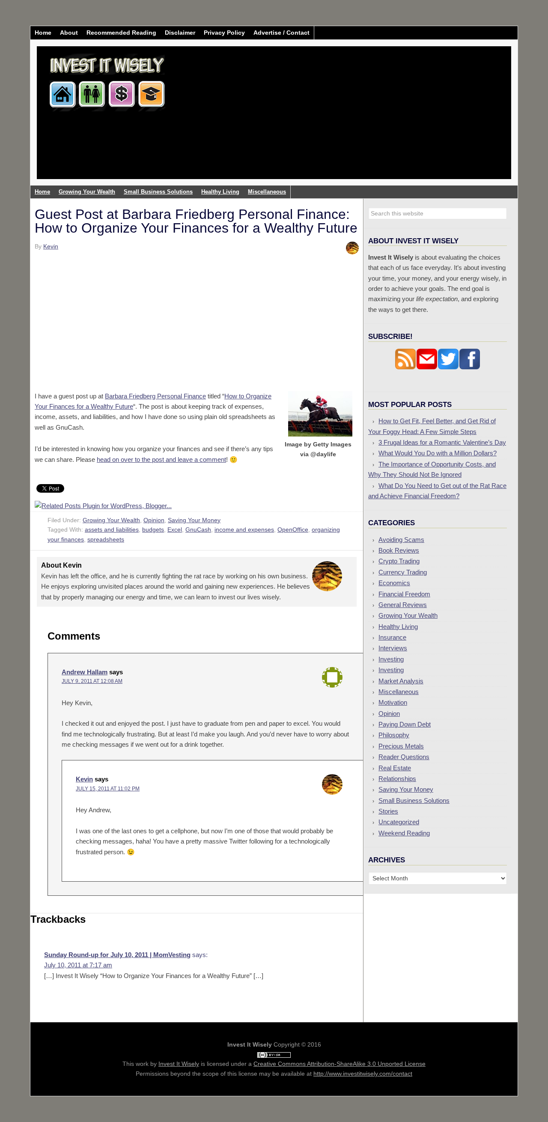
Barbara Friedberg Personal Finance (155, 396)
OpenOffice (292, 529)
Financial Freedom (404, 594)
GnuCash (198, 529)
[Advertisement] (324, 119)
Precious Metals (401, 746)
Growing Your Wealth (111, 520)
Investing (391, 659)
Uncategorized (398, 822)
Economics (394, 582)
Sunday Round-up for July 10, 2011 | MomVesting (117, 954)
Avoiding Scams (401, 539)
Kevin (84, 779)
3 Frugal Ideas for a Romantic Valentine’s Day (442, 442)
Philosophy (393, 735)
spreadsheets (105, 539)
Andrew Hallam (84, 672)
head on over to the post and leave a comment (161, 459)
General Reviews (402, 604)
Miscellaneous (398, 691)
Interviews (392, 648)
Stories (388, 811)
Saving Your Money (194, 520)
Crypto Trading (399, 561)
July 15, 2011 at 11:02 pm (108, 789)
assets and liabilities (112, 529)
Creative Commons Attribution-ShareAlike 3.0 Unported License (339, 1063)
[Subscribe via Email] (427, 367)
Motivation (392, 702)
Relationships (397, 778)
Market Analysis (400, 681)
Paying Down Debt (404, 724)
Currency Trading (402, 572)
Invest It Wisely (107, 79)
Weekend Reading (404, 833)
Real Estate (394, 768)
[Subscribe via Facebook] (469, 367)
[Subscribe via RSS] (405, 367)
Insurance (392, 637)
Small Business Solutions (414, 800)
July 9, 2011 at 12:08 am (92, 681)
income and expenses (244, 529)
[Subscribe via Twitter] (448, 367)
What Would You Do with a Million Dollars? (437, 453)
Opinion (153, 520)
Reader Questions (403, 756)
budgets (153, 529)
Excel (174, 529)
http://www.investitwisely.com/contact (362, 1073)
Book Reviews (398, 550)
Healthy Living (398, 626)
